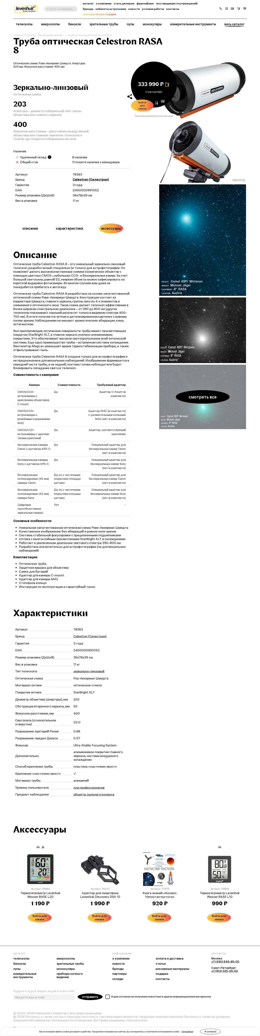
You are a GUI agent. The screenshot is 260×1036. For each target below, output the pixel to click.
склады (117, 979)
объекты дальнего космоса (93, 794)
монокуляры (152, 24)
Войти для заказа (142, 105)
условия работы (153, 9)
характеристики (69, 228)
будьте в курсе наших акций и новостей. (44, 991)
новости (134, 9)
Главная (18, 35)
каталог (88, 3)
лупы (130, 24)
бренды (88, 9)
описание (30, 228)
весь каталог (234, 24)
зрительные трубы (103, 24)
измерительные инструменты (193, 24)
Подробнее (187, 1031)
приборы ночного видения (70, 975)
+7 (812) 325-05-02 (224, 971)
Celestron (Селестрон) (91, 179)
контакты (172, 9)
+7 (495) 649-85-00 (225, 961)
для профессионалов (89, 787)
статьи (161, 963)
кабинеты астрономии (111, 9)
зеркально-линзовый (88, 671)
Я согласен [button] (210, 1031)
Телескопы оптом (50, 35)
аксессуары (111, 228)
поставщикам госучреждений (176, 3)
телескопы (24, 24)
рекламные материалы (172, 969)
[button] (221, 9)
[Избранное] (226, 9)
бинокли (74, 24)
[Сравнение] (232, 9)
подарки (162, 973)
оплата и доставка (169, 958)
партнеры (119, 973)
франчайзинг (145, 3)
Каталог (31, 35)
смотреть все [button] (203, 397)
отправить (90, 997)
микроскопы (50, 24)
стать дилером (124, 3)
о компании (103, 3)
